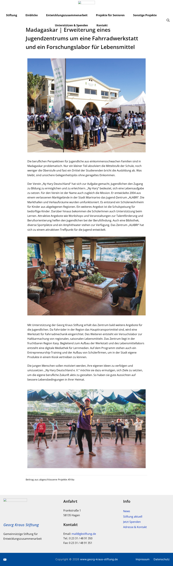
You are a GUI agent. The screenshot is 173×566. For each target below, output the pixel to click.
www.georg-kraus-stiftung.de (99, 559)
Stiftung (11, 15)
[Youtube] (4, 559)
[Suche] (168, 20)
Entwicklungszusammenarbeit (67, 15)
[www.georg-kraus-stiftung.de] (86, 7)
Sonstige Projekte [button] (145, 15)
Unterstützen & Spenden (71, 25)
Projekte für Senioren (110, 15)
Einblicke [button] (32, 15)
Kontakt (102, 25)
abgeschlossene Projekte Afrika (56, 479)
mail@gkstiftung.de (84, 534)
